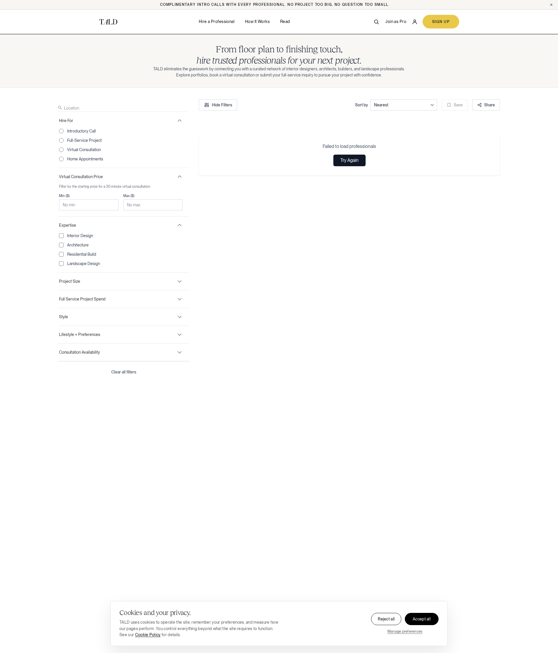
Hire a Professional (217, 21)
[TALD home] (108, 22)
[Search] (376, 21)
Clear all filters (123, 372)
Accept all (422, 619)
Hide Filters (222, 105)
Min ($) (64, 196)
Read (285, 21)
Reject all (386, 619)
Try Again (349, 160)
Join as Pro (395, 21)
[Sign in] (414, 21)
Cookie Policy (148, 634)
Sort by (361, 105)
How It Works (257, 21)
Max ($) (128, 196)
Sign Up (441, 21)
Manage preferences (405, 631)
